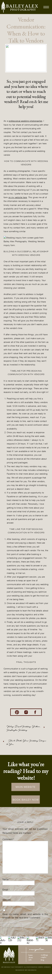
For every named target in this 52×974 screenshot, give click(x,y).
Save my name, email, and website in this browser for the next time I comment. (25, 916)
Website (6, 899)
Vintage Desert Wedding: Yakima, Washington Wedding (24, 728)
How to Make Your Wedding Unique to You (26, 742)
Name (6, 879)
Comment (8, 839)
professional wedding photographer (25, 121)
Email (6, 889)
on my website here (17, 197)
